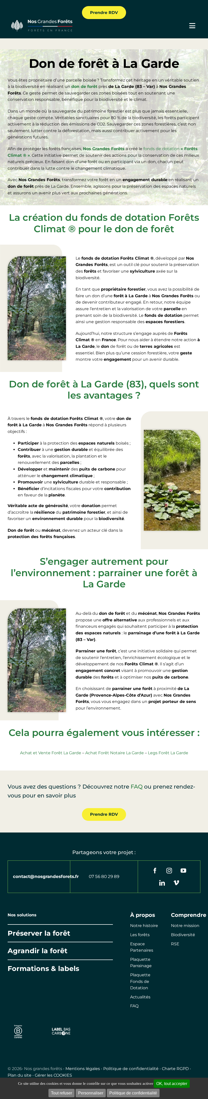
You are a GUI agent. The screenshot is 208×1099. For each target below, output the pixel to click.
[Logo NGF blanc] (41, 21)
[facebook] (155, 870)
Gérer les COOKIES (53, 1075)
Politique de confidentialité (131, 1068)
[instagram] (169, 870)
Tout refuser (61, 1093)
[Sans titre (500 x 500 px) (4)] (18, 1024)
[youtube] (183, 870)
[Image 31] (61, 1029)
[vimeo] (176, 883)
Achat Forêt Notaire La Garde (114, 752)
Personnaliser (90, 1093)
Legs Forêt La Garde (168, 752)
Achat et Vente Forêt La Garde (50, 752)
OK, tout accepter (171, 1083)
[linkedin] (162, 883)
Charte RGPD (175, 1068)
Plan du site (19, 1075)
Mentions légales (82, 1068)
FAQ (137, 786)
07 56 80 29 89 (104, 876)
